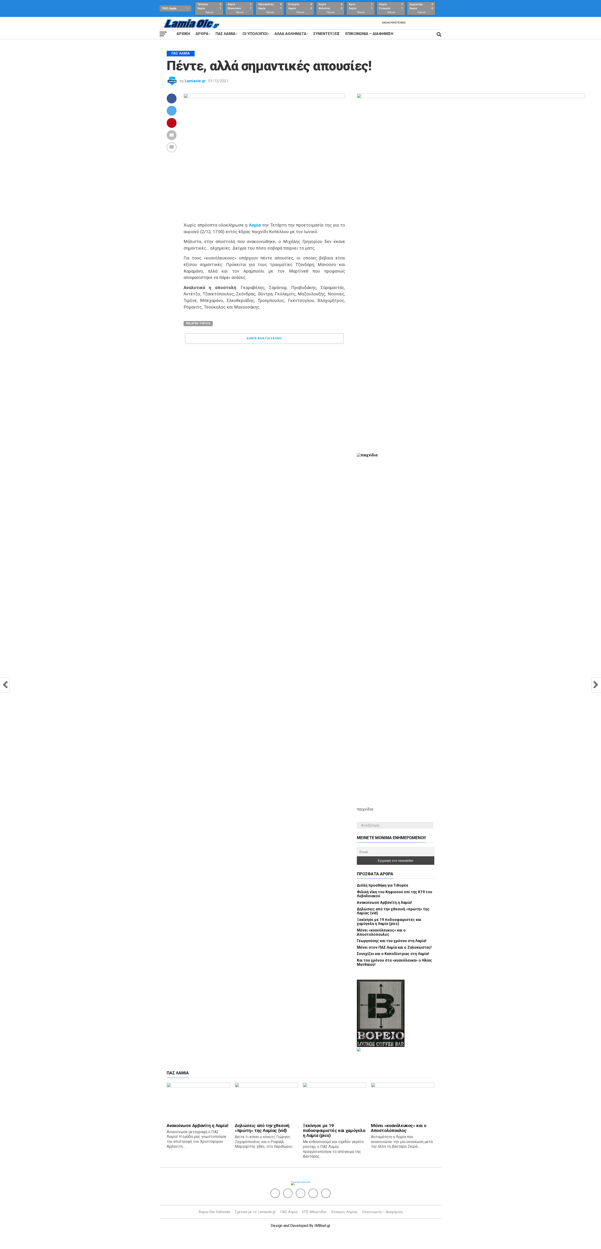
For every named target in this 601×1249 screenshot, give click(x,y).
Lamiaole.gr (195, 81)
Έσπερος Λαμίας (344, 1212)
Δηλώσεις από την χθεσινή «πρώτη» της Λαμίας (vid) (393, 911)
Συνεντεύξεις (326, 33)
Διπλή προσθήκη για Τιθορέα (382, 885)
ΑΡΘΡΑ (202, 33)
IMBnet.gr (322, 1225)
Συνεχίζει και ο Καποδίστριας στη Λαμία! (393, 953)
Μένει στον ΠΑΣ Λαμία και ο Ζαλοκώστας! (394, 947)
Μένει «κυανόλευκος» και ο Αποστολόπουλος (381, 932)
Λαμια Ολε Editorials (214, 1212)
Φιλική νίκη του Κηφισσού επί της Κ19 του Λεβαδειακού (394, 894)
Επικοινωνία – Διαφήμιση (369, 33)
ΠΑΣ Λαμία (288, 1212)
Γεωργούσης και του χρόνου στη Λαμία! (391, 941)
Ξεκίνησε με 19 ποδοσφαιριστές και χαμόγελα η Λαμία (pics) (389, 921)
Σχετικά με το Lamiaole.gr (255, 1212)
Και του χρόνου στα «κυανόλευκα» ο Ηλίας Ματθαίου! (394, 962)
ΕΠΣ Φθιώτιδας (314, 1212)
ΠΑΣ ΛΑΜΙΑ (225, 33)
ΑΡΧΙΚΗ (183, 33)
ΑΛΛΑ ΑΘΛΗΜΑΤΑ (290, 33)
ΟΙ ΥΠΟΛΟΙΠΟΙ (255, 33)
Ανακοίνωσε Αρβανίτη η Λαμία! (384, 902)
